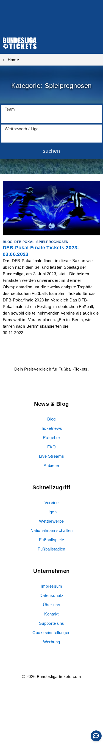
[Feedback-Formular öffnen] (96, 735)
